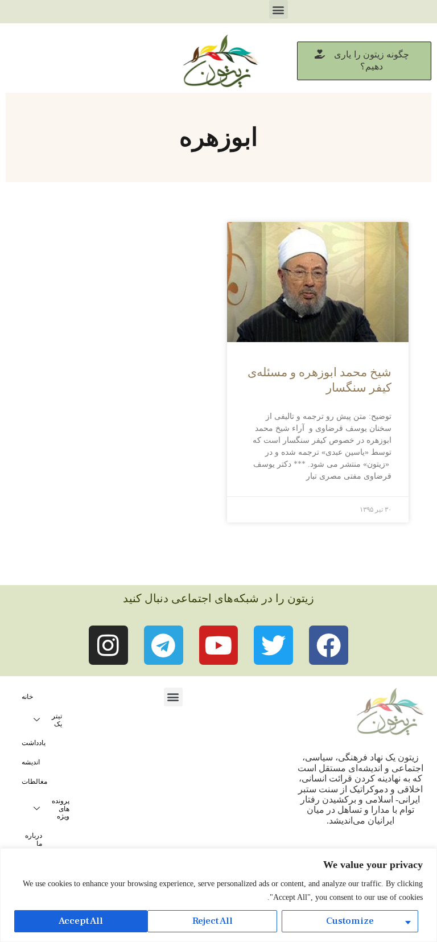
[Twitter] (273, 645)
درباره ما (33, 840)
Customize (350, 921)
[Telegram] (163, 645)
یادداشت (34, 743)
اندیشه (31, 762)
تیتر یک (57, 720)
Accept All (81, 921)
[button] (278, 9)
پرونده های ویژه (60, 809)
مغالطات (34, 781)
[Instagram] (108, 645)
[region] (218, 895)
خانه (27, 697)
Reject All (212, 921)
